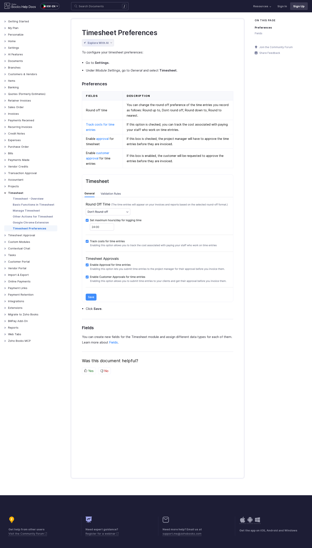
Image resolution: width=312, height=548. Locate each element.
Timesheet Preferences (29, 228)
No (105, 371)
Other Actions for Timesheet (33, 216)
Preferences (263, 27)
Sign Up (299, 6)
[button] (48, 6)
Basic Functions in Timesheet (33, 204)
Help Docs (28, 7)
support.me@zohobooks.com (182, 533)
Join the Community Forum (276, 47)
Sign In (282, 6)
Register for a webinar (101, 533)
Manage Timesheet (26, 210)
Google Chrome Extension (31, 222)
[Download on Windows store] (257, 522)
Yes (90, 371)
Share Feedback (269, 52)
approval (102, 138)
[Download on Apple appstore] (250, 522)
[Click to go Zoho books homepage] (12, 6)
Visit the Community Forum (26, 533)
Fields (113, 342)
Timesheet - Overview (28, 198)
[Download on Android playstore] (242, 522)
